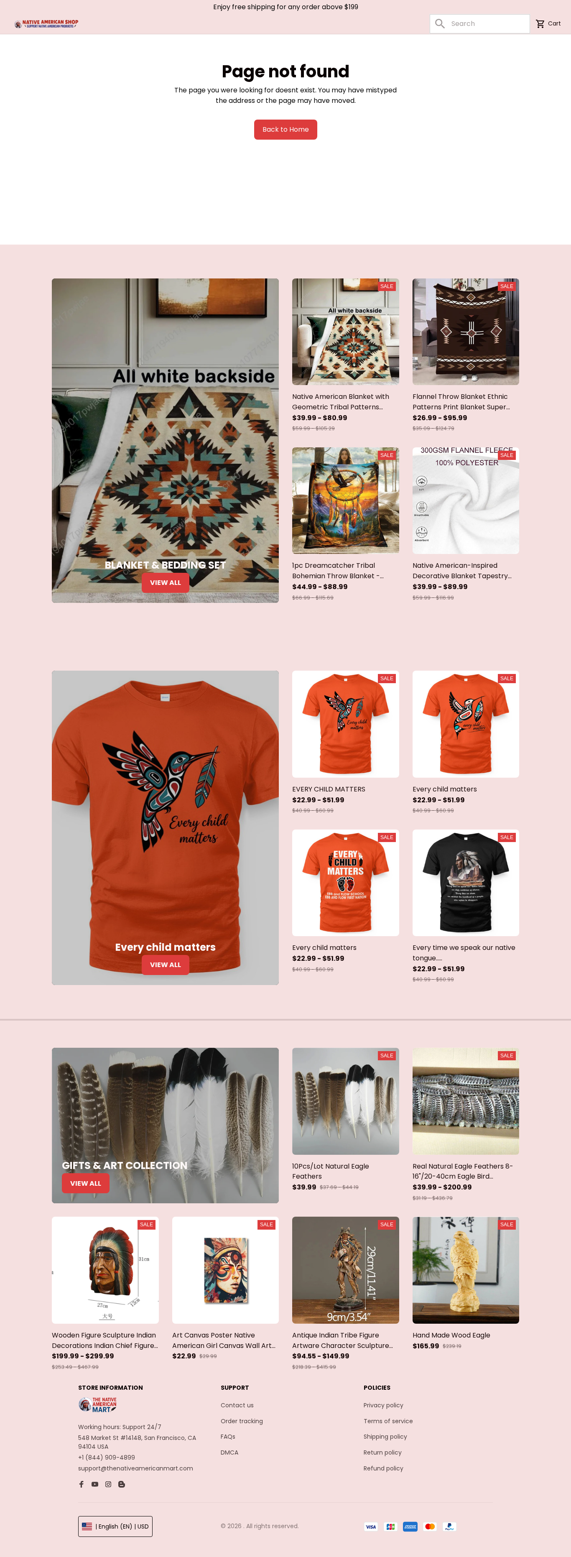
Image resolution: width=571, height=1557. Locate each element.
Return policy (383, 1452)
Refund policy (383, 1468)
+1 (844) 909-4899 (106, 1457)
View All (165, 582)
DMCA (229, 1452)
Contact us (237, 1405)
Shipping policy (385, 1436)
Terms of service (388, 1421)
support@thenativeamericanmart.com (135, 1468)
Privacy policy (383, 1405)
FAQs (228, 1436)
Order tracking (242, 1421)
